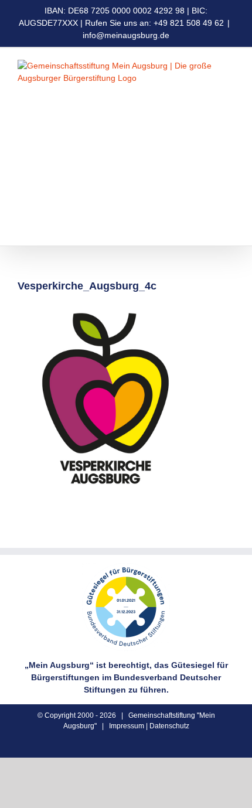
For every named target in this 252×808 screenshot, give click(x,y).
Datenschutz (169, 726)
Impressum (126, 726)
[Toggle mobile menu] (229, 227)
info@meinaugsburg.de (126, 35)
